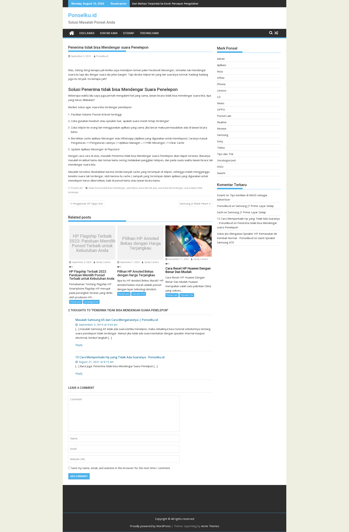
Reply (79, 345)
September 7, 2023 (130, 262)
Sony (220, 141)
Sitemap (128, 33)
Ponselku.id (82, 15)
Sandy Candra (103, 262)
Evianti (221, 195)
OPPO (221, 109)
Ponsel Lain (77, 187)
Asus (220, 71)
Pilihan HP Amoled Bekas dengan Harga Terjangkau (140, 243)
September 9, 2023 (81, 262)
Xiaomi (221, 173)
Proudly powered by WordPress (150, 526)
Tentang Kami (149, 33)
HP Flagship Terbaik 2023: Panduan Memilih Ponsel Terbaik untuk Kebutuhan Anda (92, 243)
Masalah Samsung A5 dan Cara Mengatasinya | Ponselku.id (116, 320)
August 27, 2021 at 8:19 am (96, 362)
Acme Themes (210, 526)
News (220, 103)
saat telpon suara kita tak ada (141, 187)
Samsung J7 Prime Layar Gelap (255, 206)
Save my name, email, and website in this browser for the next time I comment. (121, 468)
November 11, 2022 (178, 259)
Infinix (220, 78)
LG (218, 97)
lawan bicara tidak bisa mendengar (107, 187)
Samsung (222, 135)
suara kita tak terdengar (170, 187)
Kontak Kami (108, 33)
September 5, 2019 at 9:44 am (97, 324)
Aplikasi (221, 65)
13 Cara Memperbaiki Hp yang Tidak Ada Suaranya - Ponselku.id (120, 357)
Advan (221, 58)
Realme (221, 122)
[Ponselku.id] (72, 32)
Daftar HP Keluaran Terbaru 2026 (153, 3)
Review (221, 128)
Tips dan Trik (138, 293)
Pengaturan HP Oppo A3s (88, 203)
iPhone (221, 84)
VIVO (220, 166)
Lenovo (221, 90)
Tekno (221, 147)
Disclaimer (87, 33)
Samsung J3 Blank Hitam (193, 203)
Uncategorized (91, 301)
